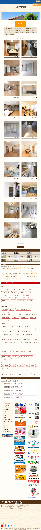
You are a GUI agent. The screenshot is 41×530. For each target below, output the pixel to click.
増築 (2, 273)
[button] (38, 1)
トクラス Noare (23, 336)
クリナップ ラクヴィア (6, 312)
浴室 (18, 268)
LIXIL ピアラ (30, 336)
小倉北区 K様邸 (16, 178)
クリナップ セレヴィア (17, 312)
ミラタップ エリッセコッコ (22, 342)
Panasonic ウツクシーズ (31, 334)
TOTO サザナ (4, 309)
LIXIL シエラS (14, 292)
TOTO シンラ (11, 309)
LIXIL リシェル (28, 292)
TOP (2, 505)
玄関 (27, 273)
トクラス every (33, 317)
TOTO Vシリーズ (5, 326)
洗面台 (15, 268)
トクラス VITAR (12, 320)
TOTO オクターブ (20, 326)
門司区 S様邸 (34, 97)
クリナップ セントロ (6, 292)
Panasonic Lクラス (5, 300)
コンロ (20, 273)
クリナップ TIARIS (31, 328)
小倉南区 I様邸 (16, 218)
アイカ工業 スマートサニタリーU (8, 342)
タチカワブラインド (27, 374)
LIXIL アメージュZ (23, 353)
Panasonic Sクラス (33, 297)
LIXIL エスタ (19, 339)
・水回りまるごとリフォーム (12, 508)
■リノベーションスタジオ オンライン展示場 (23, 505)
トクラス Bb (13, 300)
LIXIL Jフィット (15, 356)
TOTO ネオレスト (14, 353)
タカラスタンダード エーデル (22, 295)
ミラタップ (19, 374)
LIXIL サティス (31, 353)
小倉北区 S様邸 (16, 137)
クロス (22, 268)
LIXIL (3, 365)
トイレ (11, 268)
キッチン (3, 268)
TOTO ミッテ (4, 289)
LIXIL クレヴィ (4, 339)
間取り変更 (33, 268)
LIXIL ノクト (21, 292)
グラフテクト (30, 300)
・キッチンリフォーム (11, 509)
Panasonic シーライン (19, 334)
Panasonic (7, 365)
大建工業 (28, 365)
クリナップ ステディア (33, 289)
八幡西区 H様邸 (33, 178)
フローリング (27, 268)
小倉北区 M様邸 (16, 56)
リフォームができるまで (5, 506)
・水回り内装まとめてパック (21, 509)
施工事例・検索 (11, 505)
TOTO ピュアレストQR (6, 351)
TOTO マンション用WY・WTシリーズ (23, 309)
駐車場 (10, 273)
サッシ (31, 273)
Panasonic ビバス (15, 317)
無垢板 (32, 365)
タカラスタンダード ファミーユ (23, 331)
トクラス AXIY (4, 320)
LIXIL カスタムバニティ (34, 342)
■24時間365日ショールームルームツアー (23, 506)
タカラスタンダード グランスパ (15, 314)
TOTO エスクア (5, 328)
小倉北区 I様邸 (16, 97)
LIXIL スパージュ (33, 312)
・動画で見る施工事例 (11, 506)
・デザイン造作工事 (20, 508)
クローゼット (36, 276)
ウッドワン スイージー (6, 303)
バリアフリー (15, 273)
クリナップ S (23, 328)
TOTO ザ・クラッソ (13, 289)
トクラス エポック (14, 336)
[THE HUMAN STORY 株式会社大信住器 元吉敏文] (33, 497)
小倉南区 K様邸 (16, 198)
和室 (24, 273)
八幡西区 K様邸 (16, 117)
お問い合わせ (3, 523)
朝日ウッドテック (20, 365)
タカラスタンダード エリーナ (8, 334)
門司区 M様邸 (34, 56)
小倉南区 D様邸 (33, 198)
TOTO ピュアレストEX (17, 351)
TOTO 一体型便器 (27, 351)
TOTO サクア (13, 326)
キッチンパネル (12, 276)
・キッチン (19, 510)
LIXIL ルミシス (12, 339)
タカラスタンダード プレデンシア (30, 314)
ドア (7, 268)
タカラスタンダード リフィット (8, 295)
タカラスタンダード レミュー (22, 297)
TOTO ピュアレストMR (6, 359)
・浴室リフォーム (10, 510)
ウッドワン (13, 365)
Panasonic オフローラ (6, 317)
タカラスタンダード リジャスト (8, 344)
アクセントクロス (5, 276)
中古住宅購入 (29, 276)
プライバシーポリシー (4, 524)
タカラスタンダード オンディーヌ (8, 331)
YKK (34, 374)
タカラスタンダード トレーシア (8, 297)
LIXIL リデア (25, 312)
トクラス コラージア (21, 300)
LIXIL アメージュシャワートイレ (26, 356)
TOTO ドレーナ (29, 326)
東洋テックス (4, 368)
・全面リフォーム (10, 507)
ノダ (36, 365)
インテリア (19, 276)
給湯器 (6, 273)
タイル (35, 273)
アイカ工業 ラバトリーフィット (29, 339)
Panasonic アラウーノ (6, 356)
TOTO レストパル (5, 353)
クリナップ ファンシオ (14, 328)
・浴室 (21, 510)
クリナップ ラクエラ (22, 289)
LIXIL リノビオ (4, 314)
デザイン (24, 276)
